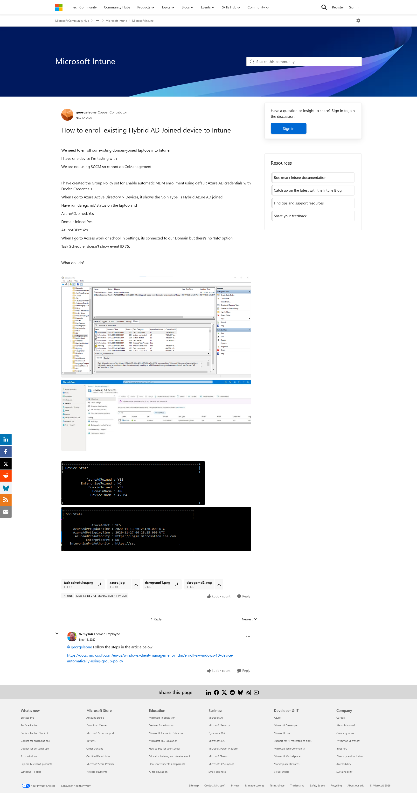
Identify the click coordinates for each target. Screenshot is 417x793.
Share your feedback (290, 215)
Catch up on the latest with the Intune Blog (308, 190)
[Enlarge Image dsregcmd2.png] (156, 529)
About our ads (356, 785)
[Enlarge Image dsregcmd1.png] (133, 483)
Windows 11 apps (31, 771)
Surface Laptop (29, 725)
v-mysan (86, 634)
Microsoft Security (219, 725)
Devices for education (161, 725)
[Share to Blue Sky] (240, 692)
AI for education (158, 771)
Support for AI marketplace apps (293, 741)
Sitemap (194, 785)
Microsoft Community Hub (72, 20)
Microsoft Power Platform (223, 748)
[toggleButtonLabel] (358, 20)
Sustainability (344, 771)
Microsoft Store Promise (100, 764)
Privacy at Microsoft (348, 741)
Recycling (336, 785)
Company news (345, 733)
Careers (341, 717)
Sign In (354, 7)
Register (338, 7)
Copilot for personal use (35, 748)
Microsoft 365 (216, 741)
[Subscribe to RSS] (248, 692)
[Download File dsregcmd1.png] (177, 584)
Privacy (235, 785)
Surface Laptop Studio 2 (35, 733)
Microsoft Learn (283, 733)
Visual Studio (281, 771)
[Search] (324, 7)
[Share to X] (224, 692)
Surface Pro (27, 717)
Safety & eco (317, 785)
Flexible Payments (96, 771)
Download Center (96, 725)
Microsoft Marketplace (287, 756)
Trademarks (297, 785)
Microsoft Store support (100, 733)
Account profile (95, 717)
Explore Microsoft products (36, 764)
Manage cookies (254, 785)
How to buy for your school (164, 748)
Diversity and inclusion (349, 756)
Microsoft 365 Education (163, 741)
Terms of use (277, 785)
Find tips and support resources (299, 203)
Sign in (288, 128)
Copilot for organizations (35, 741)
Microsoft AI (215, 717)
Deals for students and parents (167, 764)
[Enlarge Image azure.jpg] (156, 415)
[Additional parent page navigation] (97, 20)
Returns (91, 741)
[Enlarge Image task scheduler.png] (156, 326)
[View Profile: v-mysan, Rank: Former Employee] (72, 636)
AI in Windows (29, 756)
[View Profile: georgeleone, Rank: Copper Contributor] (67, 115)
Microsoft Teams (218, 756)
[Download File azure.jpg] (135, 584)
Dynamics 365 (216, 733)
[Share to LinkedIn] (208, 692)
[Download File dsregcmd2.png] (218, 584)
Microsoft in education (162, 717)
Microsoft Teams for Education (166, 733)
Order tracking (94, 748)
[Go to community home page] (59, 7)
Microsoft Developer (286, 725)
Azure (277, 717)
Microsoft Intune (116, 20)
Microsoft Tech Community (289, 748)
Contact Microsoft (214, 785)
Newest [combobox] (249, 619)
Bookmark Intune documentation (300, 177)
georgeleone (86, 112)
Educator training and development (169, 756)
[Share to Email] (256, 692)
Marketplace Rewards (286, 764)
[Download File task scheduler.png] (100, 584)
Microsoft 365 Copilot (221, 764)
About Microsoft (345, 725)
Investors (341, 748)
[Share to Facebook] (216, 692)
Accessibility (343, 764)
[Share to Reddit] (232, 692)
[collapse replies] (57, 633)
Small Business (217, 771)
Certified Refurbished (98, 756)
